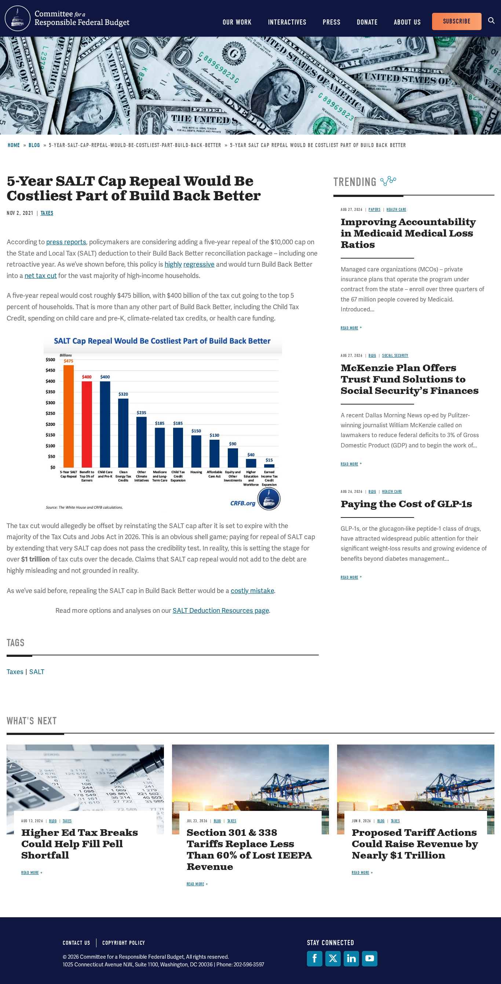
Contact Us (76, 943)
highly (173, 264)
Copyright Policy (123, 943)
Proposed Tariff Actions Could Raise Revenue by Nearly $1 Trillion (415, 844)
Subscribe (457, 21)
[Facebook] (314, 958)
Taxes (47, 213)
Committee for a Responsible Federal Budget (67, 18)
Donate (367, 22)
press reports (66, 242)
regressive (199, 264)
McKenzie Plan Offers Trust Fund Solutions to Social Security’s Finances (410, 380)
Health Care (396, 209)
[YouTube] (369, 958)
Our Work (237, 22)
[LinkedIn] (351, 958)
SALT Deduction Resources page (221, 610)
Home (14, 145)
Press (332, 22)
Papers (374, 209)
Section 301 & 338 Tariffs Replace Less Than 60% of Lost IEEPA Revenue (249, 850)
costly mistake (252, 590)
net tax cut (41, 275)
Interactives (287, 22)
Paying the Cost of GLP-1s (406, 504)
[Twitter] (333, 958)
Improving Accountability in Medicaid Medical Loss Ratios (408, 234)
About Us (407, 22)
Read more (349, 328)
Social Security (395, 355)
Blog (34, 145)
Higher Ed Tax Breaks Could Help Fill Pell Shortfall (79, 844)
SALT (36, 671)
